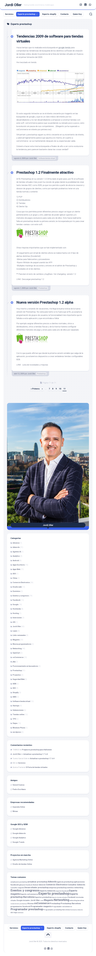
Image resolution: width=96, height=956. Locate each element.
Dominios (16, 591)
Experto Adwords (47, 891)
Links (42, 900)
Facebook (16, 600)
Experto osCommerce (29, 894)
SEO (14, 688)
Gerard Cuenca (18, 785)
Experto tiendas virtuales (59, 897)
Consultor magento (17, 888)
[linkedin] (85, 4)
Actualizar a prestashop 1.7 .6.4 (35, 754)
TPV (14, 719)
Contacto (64, 14)
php (14, 662)
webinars (20, 912)
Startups (16, 706)
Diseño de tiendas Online (22, 864)
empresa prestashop (58, 888)
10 (60, 389)
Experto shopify (49, 14)
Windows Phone (19, 728)
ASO (14, 574)
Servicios (9, 14)
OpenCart (16, 653)
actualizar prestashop (37, 882)
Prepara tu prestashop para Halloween (37, 750)
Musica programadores (22, 644)
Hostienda (17, 609)
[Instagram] (80, 4)
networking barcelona (77, 900)
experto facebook (62, 891)
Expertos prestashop (43, 897)
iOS (14, 622)
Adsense (16, 543)
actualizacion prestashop (19, 882)
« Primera (35, 389)
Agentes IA (17, 552)
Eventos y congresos (21, 596)
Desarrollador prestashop (36, 887)
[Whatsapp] (90, 4)
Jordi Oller (13, 5)
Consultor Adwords (76, 885)
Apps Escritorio (19, 565)
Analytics (16, 556)
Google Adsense (19, 829)
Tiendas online (18, 714)
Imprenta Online (19, 807)
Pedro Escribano (19, 789)
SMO (14, 697)
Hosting (16, 613)
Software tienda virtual (46, 158)
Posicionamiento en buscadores (25, 666)
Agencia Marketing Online (23, 860)
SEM (14, 684)
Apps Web (16, 569)
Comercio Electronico (21, 582)
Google (15, 604)
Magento (16, 640)
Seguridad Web (18, 679)
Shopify (15, 692)
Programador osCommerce (62, 906)
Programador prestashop (27, 909)
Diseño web (17, 587)
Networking (17, 648)
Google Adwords (19, 833)
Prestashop (42, 288)
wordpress (17, 732)
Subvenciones (18, 710)
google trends (64, 47)
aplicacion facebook (25, 885)
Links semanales (19, 635)
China (15, 578)
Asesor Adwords (39, 885)
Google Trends (18, 842)
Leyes (15, 631)
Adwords (16, 547)
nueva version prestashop (19, 903)
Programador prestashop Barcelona (57, 910)
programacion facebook (20, 907)
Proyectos (17, 675)
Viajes (15, 723)
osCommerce (18, 657)
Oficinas (30, 904)
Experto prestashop (26, 14)
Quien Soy (77, 14)
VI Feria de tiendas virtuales (37, 767)
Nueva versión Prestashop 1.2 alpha (44, 302)
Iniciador (26, 900)
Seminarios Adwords (76, 910)
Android (16, 560)
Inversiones (17, 618)
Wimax (15, 811)
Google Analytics (19, 838)
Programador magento (41, 906)
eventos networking (75, 888)
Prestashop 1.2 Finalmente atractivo (45, 172)
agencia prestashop (65, 882)
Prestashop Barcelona (71, 903)
